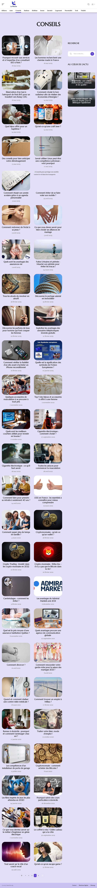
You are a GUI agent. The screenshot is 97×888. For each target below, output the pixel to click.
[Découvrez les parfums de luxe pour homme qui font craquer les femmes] (16, 316)
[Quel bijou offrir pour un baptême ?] (16, 114)
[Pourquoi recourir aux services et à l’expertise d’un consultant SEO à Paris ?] (16, 45)
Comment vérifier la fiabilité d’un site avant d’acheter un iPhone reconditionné (16, 365)
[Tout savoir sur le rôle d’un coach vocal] (16, 852)
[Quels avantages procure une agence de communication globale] (48, 618)
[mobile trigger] (3, 4)
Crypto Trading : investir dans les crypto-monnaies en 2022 (16, 565)
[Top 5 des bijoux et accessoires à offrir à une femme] (48, 385)
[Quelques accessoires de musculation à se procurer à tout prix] (16, 385)
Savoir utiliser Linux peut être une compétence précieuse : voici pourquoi (48, 161)
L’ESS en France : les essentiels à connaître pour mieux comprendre (48, 500)
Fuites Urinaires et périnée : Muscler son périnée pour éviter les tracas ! (48, 264)
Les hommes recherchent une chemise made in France (48, 58)
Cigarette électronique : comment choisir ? (48, 432)
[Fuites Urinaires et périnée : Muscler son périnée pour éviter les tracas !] (48, 249)
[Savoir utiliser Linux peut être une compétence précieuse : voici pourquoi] (48, 146)
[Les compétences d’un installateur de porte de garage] (16, 753)
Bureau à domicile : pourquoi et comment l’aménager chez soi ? (16, 733)
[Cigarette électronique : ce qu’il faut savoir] (16, 453)
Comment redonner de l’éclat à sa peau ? (16, 228)
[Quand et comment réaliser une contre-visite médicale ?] (16, 687)
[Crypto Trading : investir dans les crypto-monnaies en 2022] (16, 552)
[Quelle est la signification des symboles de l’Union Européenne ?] (48, 350)
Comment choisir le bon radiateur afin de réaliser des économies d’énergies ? (48, 94)
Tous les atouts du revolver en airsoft (16, 297)
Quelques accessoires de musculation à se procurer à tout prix (16, 399)
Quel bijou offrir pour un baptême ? (16, 127)
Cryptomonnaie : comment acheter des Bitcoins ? (48, 766)
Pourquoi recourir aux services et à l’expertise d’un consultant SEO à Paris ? (16, 60)
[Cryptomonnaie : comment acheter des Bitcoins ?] (48, 753)
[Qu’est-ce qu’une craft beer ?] (48, 114)
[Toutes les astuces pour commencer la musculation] (48, 453)
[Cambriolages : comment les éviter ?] (16, 586)
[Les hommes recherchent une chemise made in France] (48, 45)
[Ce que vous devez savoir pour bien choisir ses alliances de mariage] (48, 215)
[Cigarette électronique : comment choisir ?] (48, 419)
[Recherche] (88, 4)
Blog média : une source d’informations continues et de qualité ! (82, 83)
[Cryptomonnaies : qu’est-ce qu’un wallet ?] (48, 520)
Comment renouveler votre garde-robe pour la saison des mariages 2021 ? (48, 667)
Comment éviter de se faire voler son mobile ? (48, 194)
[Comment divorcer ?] (16, 653)
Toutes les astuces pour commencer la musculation (48, 466)
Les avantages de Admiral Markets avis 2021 (48, 599)
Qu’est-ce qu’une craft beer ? (48, 126)
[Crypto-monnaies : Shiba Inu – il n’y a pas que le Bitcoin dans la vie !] (48, 552)
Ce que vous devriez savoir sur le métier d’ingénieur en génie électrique (16, 832)
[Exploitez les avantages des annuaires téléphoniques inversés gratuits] (48, 316)
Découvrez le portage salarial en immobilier (48, 297)
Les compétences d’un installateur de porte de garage (16, 766)
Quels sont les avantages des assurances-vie (16, 262)
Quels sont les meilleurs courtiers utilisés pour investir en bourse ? (16, 433)
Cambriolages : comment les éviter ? (16, 599)
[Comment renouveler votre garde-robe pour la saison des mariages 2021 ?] (48, 653)
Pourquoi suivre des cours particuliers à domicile (48, 798)
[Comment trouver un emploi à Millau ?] (48, 687)
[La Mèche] (13, 4)
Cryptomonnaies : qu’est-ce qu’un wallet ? (48, 533)
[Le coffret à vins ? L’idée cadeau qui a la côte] (48, 817)
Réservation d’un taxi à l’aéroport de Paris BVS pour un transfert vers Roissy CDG (16, 94)
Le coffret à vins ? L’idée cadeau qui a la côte (48, 830)
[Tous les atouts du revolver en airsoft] (16, 284)
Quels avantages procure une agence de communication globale (48, 633)
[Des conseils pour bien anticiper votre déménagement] (16, 146)
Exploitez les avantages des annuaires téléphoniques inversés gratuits (48, 330)
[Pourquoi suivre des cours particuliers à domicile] (48, 785)
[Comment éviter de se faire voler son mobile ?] (48, 181)
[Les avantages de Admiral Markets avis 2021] (48, 586)
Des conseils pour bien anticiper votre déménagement (16, 159)
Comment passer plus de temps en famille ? (16, 533)
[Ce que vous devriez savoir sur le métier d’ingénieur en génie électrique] (16, 817)
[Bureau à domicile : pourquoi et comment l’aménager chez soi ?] (16, 719)
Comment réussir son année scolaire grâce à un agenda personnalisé (16, 195)
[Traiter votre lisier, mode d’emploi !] (48, 719)
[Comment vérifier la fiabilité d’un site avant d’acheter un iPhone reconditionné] (16, 350)
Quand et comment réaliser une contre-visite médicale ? (16, 700)
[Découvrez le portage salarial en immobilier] (48, 284)
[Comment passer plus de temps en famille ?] (16, 520)
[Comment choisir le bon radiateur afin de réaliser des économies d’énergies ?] (48, 80)
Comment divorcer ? (16, 665)
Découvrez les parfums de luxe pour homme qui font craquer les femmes (16, 330)
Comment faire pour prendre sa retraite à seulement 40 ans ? (16, 498)
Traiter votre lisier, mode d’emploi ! (48, 732)
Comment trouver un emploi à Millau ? (48, 700)
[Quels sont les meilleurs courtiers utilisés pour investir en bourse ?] (16, 419)
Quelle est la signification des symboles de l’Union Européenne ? (48, 365)
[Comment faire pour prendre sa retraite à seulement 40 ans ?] (16, 485)
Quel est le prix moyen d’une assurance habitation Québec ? (16, 631)
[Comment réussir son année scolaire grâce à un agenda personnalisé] (16, 181)
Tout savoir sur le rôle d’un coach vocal (16, 865)
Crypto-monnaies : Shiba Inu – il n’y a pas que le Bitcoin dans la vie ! (48, 566)
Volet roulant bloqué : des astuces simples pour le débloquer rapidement (81, 100)
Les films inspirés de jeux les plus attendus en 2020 (16, 798)
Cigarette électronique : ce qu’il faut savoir (16, 466)
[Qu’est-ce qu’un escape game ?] (48, 852)
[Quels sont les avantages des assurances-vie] (16, 249)
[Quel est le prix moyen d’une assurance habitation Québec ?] (16, 618)
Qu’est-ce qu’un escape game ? (48, 864)
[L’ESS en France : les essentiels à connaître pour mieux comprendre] (48, 485)
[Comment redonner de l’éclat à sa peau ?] (16, 215)
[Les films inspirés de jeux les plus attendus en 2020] (16, 785)
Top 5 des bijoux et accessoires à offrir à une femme (48, 398)
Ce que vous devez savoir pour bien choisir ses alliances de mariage (48, 229)
